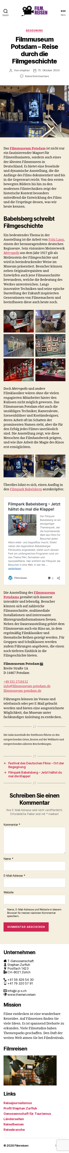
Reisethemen (14, 1124)
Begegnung (34, 30)
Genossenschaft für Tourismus (27, 1114)
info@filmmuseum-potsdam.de (27, 686)
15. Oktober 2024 (49, 70)
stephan (24, 70)
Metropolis (11, 253)
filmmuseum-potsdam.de (22, 691)
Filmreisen (21, 1145)
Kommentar (12, 824)
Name (8, 858)
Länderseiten (14, 1119)
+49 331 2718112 (16, 682)
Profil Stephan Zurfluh (20, 1108)
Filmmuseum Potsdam (28, 148)
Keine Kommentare (37, 76)
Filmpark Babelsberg (26, 489)
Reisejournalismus (18, 1103)
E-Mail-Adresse (14, 875)
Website (9, 892)
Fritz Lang (56, 240)
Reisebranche (14, 1129)
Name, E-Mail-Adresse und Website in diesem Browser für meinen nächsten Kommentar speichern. (34, 913)
